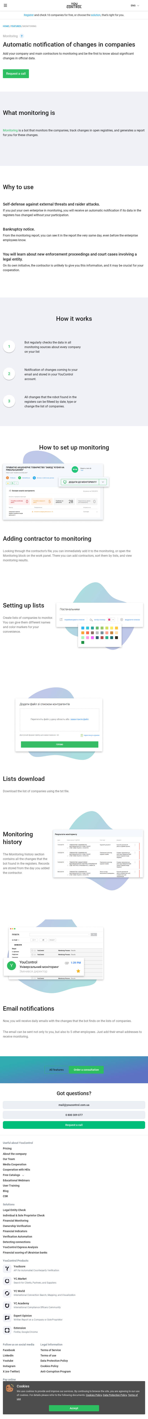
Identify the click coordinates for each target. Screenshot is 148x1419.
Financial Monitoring (15, 1220)
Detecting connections (16, 1242)
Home (6, 26)
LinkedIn (8, 1355)
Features (16, 26)
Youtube (8, 1360)
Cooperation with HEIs (16, 1169)
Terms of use (48, 1355)
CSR (5, 1196)
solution (96, 15)
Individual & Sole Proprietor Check (24, 1215)
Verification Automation (17, 1236)
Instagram (9, 1366)
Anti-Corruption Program (55, 1371)
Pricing (7, 1148)
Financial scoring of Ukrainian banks (25, 1252)
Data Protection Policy (115, 1395)
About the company (15, 1153)
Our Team (9, 1159)
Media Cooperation (14, 1164)
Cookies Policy (94, 1395)
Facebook (9, 1350)
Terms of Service (50, 1350)
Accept (74, 1408)
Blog (5, 1191)
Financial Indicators (15, 1231)
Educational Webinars (16, 1180)
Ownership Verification (17, 1226)
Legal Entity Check (14, 1210)
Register (29, 15)
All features (56, 1069)
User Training (11, 1185)
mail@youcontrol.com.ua (74, 1104)
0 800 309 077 (74, 1114)
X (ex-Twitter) (11, 1371)
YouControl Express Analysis (20, 1247)
